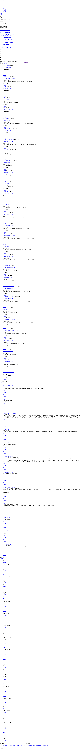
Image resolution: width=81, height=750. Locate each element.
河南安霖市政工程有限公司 (8, 172)
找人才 (4, 7)
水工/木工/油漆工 (10, 42)
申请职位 (4, 75)
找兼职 (4, 5)
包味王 (4, 151)
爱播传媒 (4, 503)
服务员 (4, 317)
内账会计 (4, 181)
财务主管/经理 (9, 40)
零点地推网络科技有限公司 (8, 517)
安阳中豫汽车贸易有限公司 (8, 246)
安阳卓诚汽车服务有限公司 (8, 130)
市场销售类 (3, 30)
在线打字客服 (5, 118)
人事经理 (8, 32)
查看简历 (4, 570)
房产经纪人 (5, 370)
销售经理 (8, 30)
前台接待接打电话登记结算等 (8, 139)
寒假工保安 (5, 86)
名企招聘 (9, 47)
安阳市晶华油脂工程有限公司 (8, 456)
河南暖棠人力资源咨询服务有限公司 (10, 413)
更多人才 (2, 558)
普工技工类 (3, 42)
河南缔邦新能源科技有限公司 (8, 162)
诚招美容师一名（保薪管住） (8, 286)
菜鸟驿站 (4, 399)
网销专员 (4, 254)
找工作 (4, 4)
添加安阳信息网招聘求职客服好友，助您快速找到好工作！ (14, 745)
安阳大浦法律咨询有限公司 (8, 193)
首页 (3, 3)
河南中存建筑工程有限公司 (8, 385)
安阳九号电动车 (6, 99)
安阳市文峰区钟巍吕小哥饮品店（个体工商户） (12, 109)
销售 (3, 202)
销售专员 (4, 349)
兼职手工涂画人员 (6, 265)
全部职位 (2, 47)
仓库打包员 (5, 275)
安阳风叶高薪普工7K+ (7, 160)
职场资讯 (4, 9)
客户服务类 (3, 37)
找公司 (4, 8)
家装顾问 (4, 233)
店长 (3, 359)
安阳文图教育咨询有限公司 (8, 214)
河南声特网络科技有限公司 (8, 472)
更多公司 (2, 382)
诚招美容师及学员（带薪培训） (9, 296)
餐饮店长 (4, 328)
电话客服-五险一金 (6, 191)
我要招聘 (4, 10)
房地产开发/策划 (10, 35)
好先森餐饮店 (5, 530)
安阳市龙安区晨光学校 (7, 544)
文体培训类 (3, 44)
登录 (1, 14)
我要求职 (4, 11)
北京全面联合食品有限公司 (8, 67)
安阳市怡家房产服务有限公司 (8, 361)
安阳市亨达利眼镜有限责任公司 (9, 487)
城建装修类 (3, 35)
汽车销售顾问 (5, 244)
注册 (1, 13)
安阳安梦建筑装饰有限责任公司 (9, 225)
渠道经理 (4, 97)
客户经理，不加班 (6, 65)
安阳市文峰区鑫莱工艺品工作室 (9, 267)
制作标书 (4, 170)
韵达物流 (4, 307)
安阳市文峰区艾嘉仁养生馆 (8, 288)
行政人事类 (3, 32)
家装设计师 (5, 223)
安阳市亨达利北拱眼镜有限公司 (9, 78)
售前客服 (4, 338)
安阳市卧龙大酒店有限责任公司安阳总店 (11, 319)
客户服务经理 (9, 37)
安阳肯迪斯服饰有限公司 (7, 277)
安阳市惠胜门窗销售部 (7, 204)
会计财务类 (3, 40)
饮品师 (4, 107)
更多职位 (6, 63)
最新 (6, 47)
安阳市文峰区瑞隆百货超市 (8, 442)
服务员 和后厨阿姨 (6, 149)
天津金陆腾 (5, 309)
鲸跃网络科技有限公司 (7, 120)
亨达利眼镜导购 (6, 76)
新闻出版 (8, 44)
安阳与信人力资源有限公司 (8, 429)
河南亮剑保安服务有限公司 (8, 88)
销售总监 (4, 212)
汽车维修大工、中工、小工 (8, 128)
